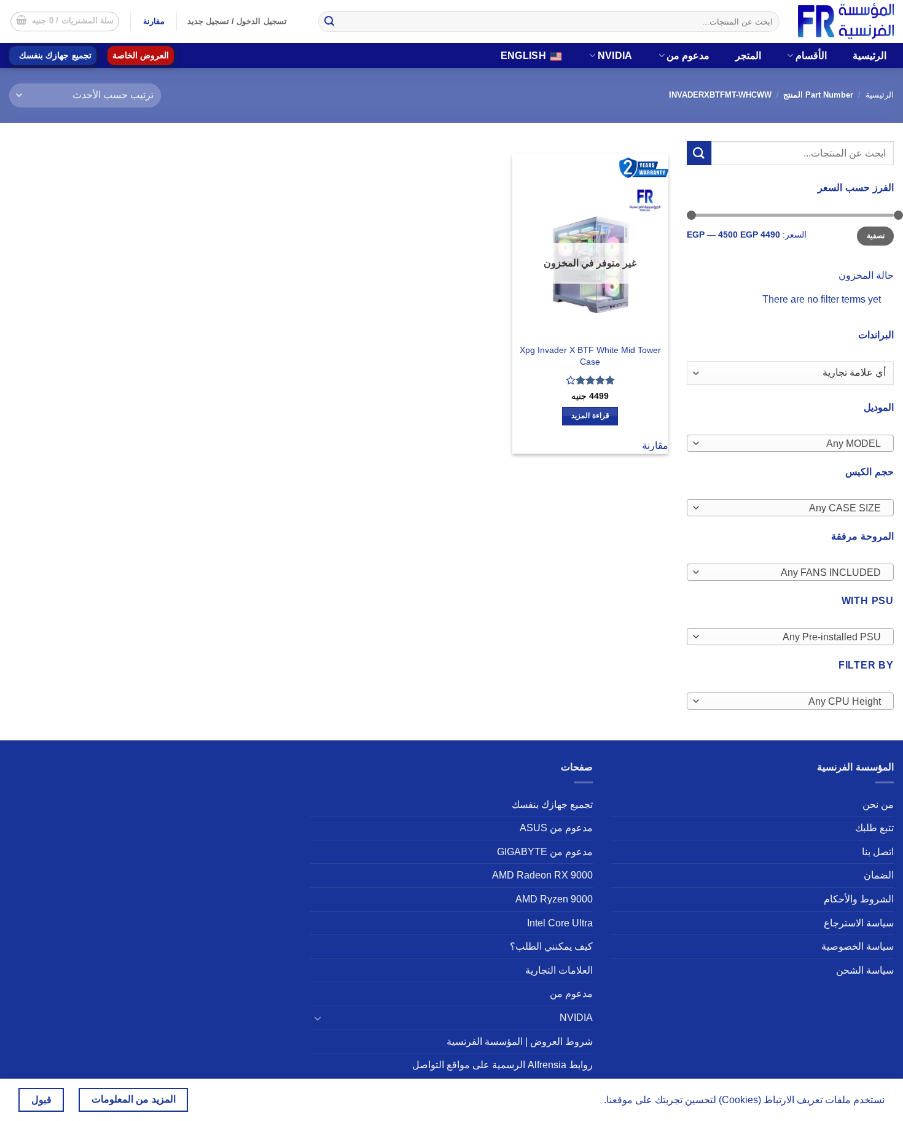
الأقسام (811, 55)
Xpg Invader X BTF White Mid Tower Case (590, 356)
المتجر (748, 55)
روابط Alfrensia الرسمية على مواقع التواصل (502, 1065)
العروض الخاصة (140, 55)
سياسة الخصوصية (857, 946)
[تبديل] (317, 1017)
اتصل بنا (878, 852)
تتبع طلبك (874, 828)
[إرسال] (329, 21)
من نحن (878, 804)
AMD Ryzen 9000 (554, 899)
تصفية (876, 235)
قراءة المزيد (590, 415)
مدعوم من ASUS (556, 828)
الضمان (879, 875)
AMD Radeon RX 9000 (542, 875)
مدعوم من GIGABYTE (545, 852)
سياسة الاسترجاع (859, 923)
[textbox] (793, 443)
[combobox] (790, 443)
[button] (65, 21)
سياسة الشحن (865, 970)
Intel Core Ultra (560, 923)
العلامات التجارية (559, 970)
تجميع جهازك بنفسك (55, 55)
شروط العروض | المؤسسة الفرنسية (520, 1041)
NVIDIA (615, 55)
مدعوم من (688, 55)
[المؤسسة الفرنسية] (846, 21)
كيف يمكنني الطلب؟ (551, 946)
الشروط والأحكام (859, 899)
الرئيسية (869, 55)
